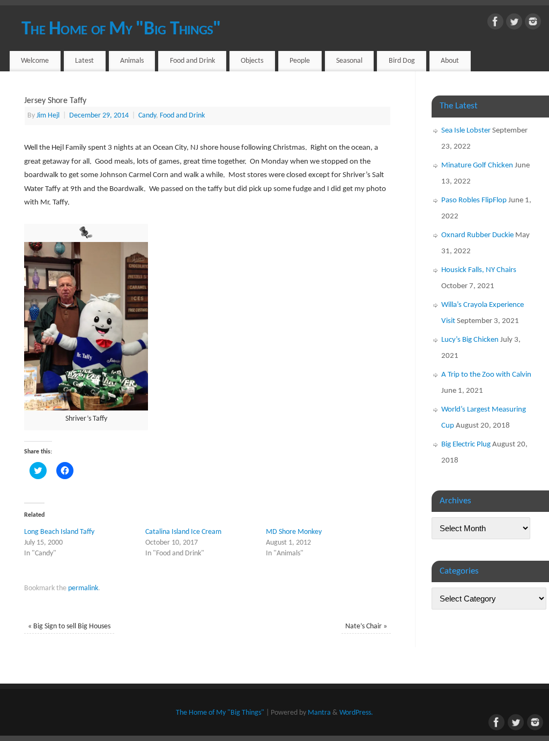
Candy (147, 115)
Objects (252, 61)
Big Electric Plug (466, 445)
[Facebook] (495, 24)
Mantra (319, 712)
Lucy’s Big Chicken (470, 340)
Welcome (35, 61)
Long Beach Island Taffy (59, 532)
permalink (83, 588)
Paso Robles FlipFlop (474, 200)
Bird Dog (402, 61)
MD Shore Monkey (294, 532)
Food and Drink (192, 61)
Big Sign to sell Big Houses (69, 626)
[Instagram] (533, 24)
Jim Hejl (48, 115)
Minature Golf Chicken (477, 166)
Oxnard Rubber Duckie (477, 235)
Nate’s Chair (366, 626)
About (450, 61)
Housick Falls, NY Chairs (478, 270)
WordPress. (356, 712)
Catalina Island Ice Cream (183, 532)
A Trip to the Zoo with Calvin (486, 375)
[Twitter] (514, 24)
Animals (132, 61)
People (300, 61)
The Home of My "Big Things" (121, 29)
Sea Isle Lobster (466, 131)
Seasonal (349, 61)
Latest (84, 61)
